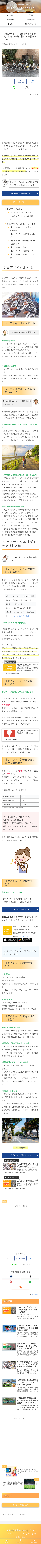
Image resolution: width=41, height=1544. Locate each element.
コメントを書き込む (20, 1505)
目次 (18, 202)
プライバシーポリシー (30, 1534)
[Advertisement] (20, 117)
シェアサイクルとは (15, 209)
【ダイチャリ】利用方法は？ (21, 251)
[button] (27, 87)
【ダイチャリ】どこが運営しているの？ (22, 229)
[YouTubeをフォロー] (11, 1282)
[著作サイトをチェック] (11, 1276)
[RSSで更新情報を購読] (20, 1287)
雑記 (5, 1201)
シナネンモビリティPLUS (21, 616)
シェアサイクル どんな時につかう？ (22, 217)
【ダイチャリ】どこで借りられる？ (22, 235)
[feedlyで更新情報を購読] (30, 1282)
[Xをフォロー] (30, 1276)
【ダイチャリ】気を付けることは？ (22, 256)
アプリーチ (24, 936)
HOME (10, 1534)
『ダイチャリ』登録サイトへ (21, 193)
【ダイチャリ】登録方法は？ (21, 247)
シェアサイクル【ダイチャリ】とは (21, 224)
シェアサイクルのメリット (20, 212)
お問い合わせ (20, 1537)
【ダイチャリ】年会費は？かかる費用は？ (22, 242)
